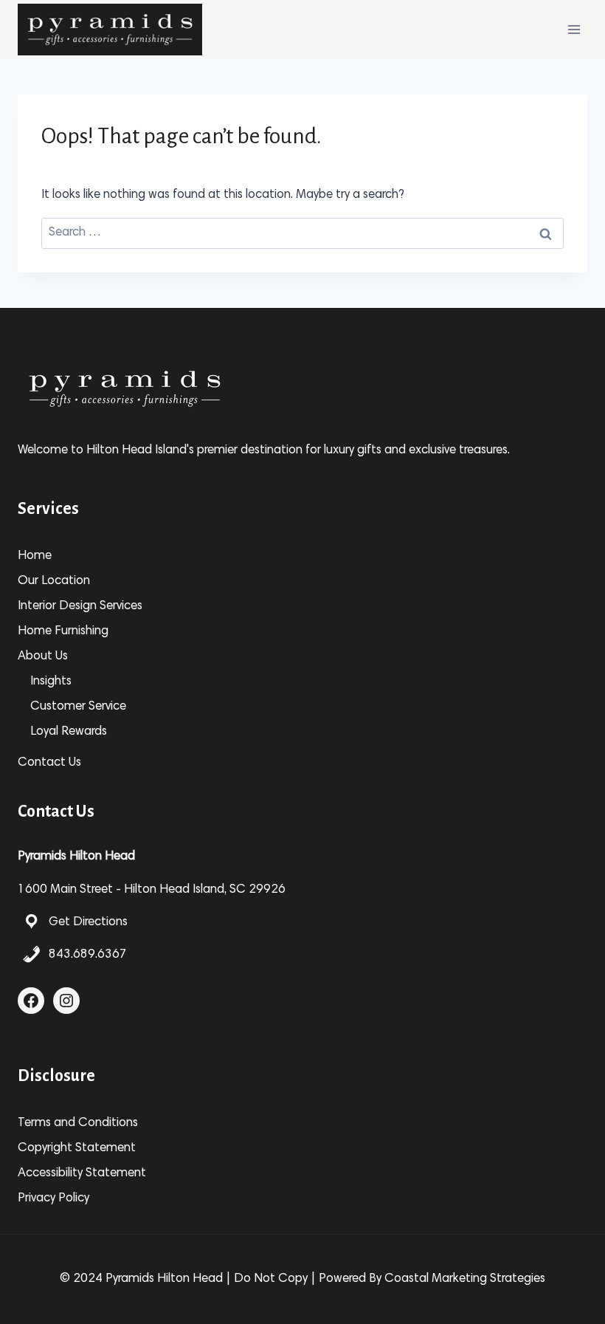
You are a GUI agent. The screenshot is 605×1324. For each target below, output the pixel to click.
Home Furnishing (63, 631)
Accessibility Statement (82, 1173)
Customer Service (78, 707)
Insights (51, 682)
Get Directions (88, 922)
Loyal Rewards (68, 732)
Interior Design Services (80, 606)
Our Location (54, 581)
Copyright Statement (77, 1148)
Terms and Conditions (78, 1123)
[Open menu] (573, 29)
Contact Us (49, 763)
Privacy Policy (53, 1199)
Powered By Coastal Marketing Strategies (432, 1279)
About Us (43, 657)
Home (35, 556)
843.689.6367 (88, 955)
